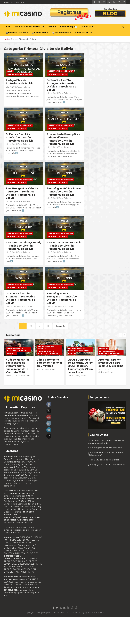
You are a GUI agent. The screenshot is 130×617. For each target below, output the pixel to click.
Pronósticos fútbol (57, 74)
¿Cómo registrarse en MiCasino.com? (105, 447)
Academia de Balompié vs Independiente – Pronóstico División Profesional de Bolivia (63, 139)
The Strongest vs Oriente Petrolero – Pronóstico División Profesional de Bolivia (22, 193)
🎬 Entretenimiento (16, 33)
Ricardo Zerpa (25, 306)
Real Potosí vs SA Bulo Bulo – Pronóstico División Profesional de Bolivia (64, 245)
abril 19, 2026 (11, 369)
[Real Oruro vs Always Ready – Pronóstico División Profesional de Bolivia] (23, 227)
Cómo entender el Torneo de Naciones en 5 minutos (19, 362)
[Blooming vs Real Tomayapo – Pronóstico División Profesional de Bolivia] (64, 278)
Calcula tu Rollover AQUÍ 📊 (62, 27)
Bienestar (73, 348)
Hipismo (41, 354)
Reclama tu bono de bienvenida (103, 460)
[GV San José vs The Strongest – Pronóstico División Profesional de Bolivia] (64, 65)
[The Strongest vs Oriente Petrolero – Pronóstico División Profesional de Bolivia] (23, 173)
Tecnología (13, 335)
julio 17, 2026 (11, 87)
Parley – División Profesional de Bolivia (20, 82)
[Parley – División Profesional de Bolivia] (23, 65)
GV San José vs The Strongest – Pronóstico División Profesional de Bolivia (61, 85)
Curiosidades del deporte (15, 347)
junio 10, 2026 (12, 306)
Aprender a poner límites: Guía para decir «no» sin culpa (80, 362)
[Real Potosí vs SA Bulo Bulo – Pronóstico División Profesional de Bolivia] (64, 227)
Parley (9, 71)
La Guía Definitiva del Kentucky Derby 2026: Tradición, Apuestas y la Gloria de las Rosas (49, 366)
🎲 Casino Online (60, 33)
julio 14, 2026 (11, 201)
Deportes (86, 27)
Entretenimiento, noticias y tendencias (17, 353)
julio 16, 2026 (52, 93)
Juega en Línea (82, 33)
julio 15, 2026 (52, 147)
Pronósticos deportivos (28, 27)
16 (48, 326)
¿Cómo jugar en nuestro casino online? (106, 464)
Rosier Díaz (24, 369)
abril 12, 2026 (73, 369)
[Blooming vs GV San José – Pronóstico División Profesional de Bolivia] (64, 173)
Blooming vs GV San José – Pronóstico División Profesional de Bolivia (63, 191)
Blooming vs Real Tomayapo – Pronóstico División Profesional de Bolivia (62, 298)
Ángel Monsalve (105, 372)
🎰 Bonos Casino (40, 33)
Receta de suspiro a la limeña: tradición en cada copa (111, 362)
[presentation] (121, 335)
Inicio (8, 27)
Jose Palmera (24, 87)
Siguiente (60, 326)
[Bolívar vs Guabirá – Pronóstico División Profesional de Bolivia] (23, 119)
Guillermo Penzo (75, 372)
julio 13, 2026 (52, 198)
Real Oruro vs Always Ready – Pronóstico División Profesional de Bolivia (23, 245)
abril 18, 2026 (42, 376)
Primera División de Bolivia (19, 74)
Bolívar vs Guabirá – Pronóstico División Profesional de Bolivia (20, 137)
